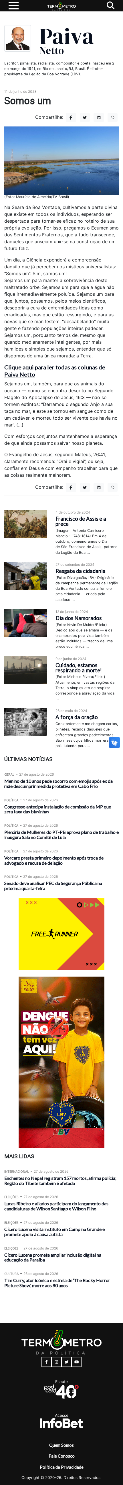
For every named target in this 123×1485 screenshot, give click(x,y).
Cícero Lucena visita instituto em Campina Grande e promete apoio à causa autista (54, 1231)
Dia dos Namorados (78, 618)
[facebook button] (46, 1362)
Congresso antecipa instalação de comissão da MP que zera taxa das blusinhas (57, 809)
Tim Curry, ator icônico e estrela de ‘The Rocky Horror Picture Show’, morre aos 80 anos (57, 1282)
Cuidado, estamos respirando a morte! (78, 667)
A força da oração (76, 717)
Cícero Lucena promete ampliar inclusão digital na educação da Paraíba (52, 1257)
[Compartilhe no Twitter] (85, 117)
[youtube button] (77, 1362)
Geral (9, 774)
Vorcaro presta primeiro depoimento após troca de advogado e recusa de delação (54, 860)
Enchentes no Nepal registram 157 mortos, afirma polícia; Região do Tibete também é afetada (60, 1180)
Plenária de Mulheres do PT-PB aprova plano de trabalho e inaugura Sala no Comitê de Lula (61, 834)
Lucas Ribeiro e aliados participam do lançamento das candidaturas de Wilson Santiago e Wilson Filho (56, 1206)
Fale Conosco (62, 1455)
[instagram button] (56, 1362)
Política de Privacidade (62, 1467)
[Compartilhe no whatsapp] (113, 117)
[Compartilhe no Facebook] (71, 117)
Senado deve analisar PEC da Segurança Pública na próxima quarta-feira (53, 885)
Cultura (11, 1273)
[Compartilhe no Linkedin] (99, 117)
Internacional (16, 1171)
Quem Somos (61, 1445)
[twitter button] (66, 1362)
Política (11, 800)
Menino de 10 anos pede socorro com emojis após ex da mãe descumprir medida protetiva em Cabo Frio (58, 783)
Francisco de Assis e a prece (80, 521)
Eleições (11, 1197)
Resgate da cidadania (80, 571)
